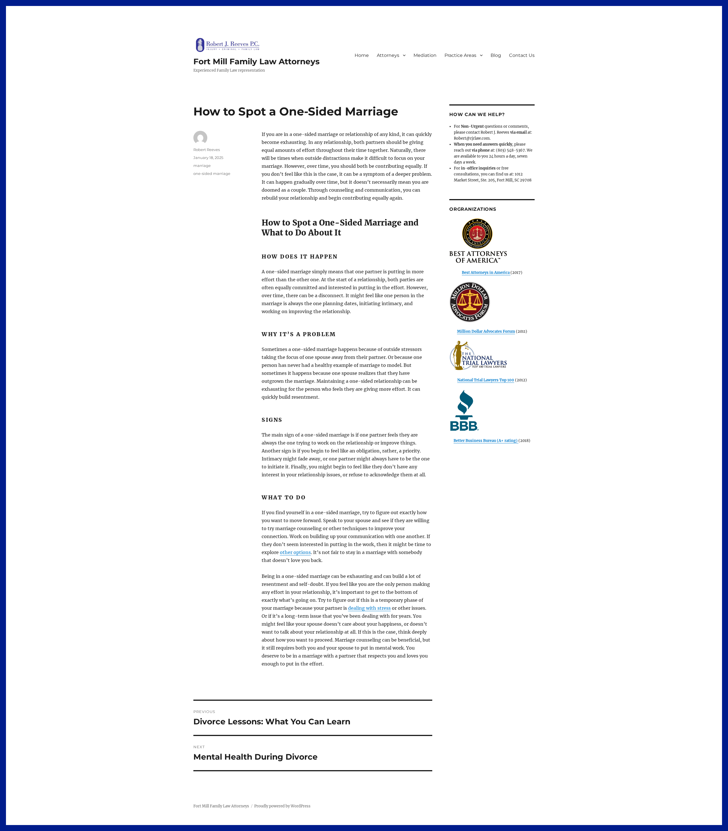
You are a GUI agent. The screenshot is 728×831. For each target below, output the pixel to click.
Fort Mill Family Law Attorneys (256, 61)
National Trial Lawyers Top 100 (485, 380)
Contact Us (522, 55)
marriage (202, 165)
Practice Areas (460, 55)
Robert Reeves (206, 149)
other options (295, 552)
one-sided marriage (211, 173)
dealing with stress (369, 608)
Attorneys (388, 55)
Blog (496, 55)
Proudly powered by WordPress (282, 806)
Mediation (425, 55)
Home (362, 55)
